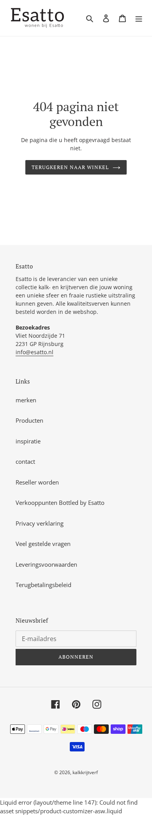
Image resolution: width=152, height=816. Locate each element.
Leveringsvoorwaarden (46, 564)
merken (26, 400)
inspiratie (28, 441)
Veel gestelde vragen (43, 544)
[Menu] (139, 18)
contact (25, 461)
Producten (29, 420)
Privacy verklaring (40, 523)
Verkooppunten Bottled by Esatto (60, 502)
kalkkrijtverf (85, 772)
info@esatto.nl (34, 352)
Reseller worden (37, 482)
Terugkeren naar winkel (70, 167)
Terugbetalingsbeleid (43, 585)
